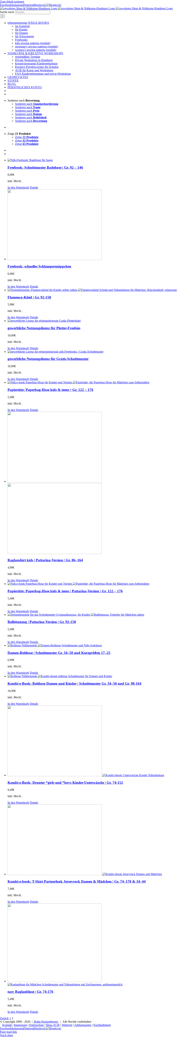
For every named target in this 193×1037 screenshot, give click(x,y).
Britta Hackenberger (46, 1021)
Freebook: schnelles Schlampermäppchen (39, 266)
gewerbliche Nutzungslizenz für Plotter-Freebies (44, 328)
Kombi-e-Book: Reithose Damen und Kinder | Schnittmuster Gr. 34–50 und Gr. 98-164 (74, 683)
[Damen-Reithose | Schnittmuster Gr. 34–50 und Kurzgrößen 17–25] (100, 645)
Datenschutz (36, 1025)
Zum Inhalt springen (12, 1)
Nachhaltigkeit (102, 1025)
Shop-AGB (53, 1025)
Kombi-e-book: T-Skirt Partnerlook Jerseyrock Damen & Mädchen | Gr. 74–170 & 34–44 (77, 881)
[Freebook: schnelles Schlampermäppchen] (100, 225)
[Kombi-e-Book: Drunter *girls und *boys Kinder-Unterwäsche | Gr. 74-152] (100, 741)
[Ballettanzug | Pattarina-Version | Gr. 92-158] (100, 614)
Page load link (8, 1031)
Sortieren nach (36, 103)
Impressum (20, 1025)
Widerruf (67, 1025)
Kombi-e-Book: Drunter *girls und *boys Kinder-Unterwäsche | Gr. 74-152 (65, 783)
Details (34, 187)
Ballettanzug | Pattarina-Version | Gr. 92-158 (42, 622)
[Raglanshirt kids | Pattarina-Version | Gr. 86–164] (100, 483)
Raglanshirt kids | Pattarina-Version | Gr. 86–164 (45, 560)
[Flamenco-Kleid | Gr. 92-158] (100, 290)
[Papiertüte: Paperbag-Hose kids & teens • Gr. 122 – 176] (100, 382)
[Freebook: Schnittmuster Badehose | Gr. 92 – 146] (100, 160)
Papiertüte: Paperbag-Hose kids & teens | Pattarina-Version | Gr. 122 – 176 (65, 591)
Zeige (26, 137)
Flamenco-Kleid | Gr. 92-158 (29, 297)
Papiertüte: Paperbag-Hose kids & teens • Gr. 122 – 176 (50, 390)
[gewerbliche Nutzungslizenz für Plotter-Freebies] (100, 320)
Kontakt (7, 1025)
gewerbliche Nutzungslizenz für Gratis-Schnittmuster (48, 359)
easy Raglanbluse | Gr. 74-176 (30, 992)
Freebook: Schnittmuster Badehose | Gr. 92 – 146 (45, 167)
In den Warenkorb (18, 187)
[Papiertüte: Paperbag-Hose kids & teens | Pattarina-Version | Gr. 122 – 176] (100, 583)
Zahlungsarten (82, 1025)
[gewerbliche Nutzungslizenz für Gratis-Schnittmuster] (100, 351)
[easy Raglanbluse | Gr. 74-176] (100, 944)
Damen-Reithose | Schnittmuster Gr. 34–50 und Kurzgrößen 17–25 (59, 653)
